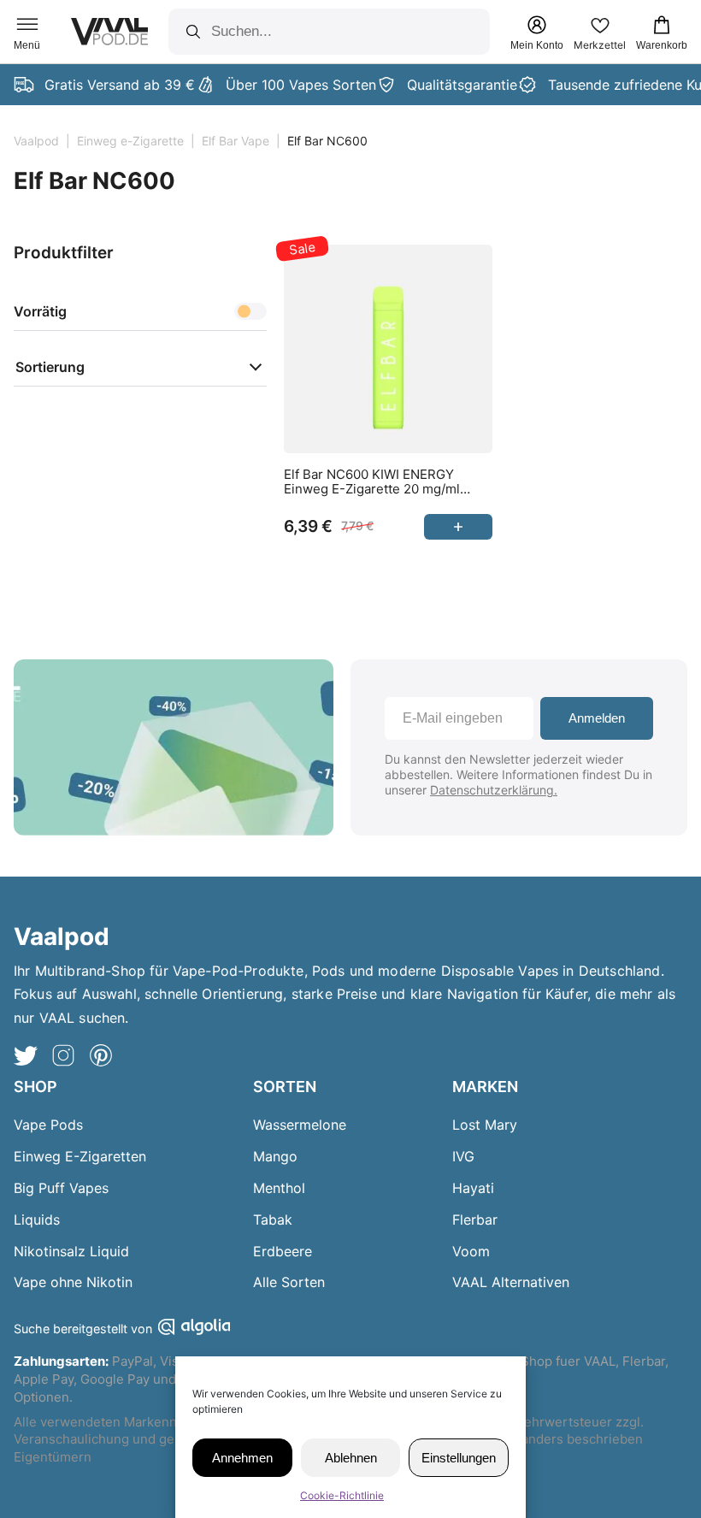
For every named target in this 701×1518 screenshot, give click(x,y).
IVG (463, 1156)
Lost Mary (484, 1124)
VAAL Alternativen (510, 1282)
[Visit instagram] (63, 1057)
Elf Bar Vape (235, 140)
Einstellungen (458, 1457)
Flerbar (475, 1219)
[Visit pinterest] (101, 1057)
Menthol (279, 1187)
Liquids (37, 1219)
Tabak (272, 1219)
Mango (275, 1156)
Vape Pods (48, 1124)
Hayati (473, 1187)
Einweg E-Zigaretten (80, 1156)
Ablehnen (351, 1457)
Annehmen (242, 1457)
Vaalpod (36, 140)
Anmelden (596, 718)
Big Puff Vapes (61, 1187)
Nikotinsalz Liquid (71, 1251)
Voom (471, 1251)
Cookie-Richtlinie (342, 1495)
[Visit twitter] (26, 1057)
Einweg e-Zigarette (130, 140)
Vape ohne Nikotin (73, 1282)
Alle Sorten (289, 1282)
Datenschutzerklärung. (493, 790)
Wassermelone (299, 1124)
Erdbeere (282, 1251)
